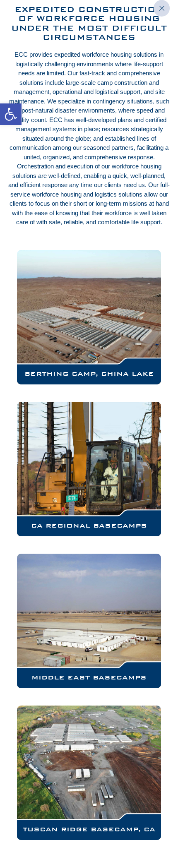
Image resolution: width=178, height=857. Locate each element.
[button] (11, 114)
